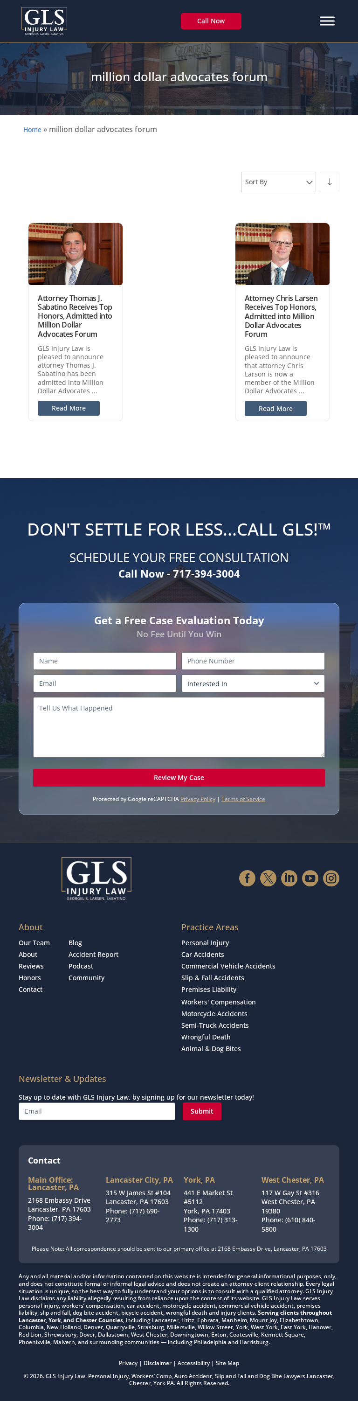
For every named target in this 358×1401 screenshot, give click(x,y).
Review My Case (179, 777)
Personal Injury (205, 942)
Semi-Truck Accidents (215, 1025)
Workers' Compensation (218, 1001)
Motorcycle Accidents (214, 1013)
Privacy (128, 1363)
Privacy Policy (197, 799)
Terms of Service (243, 799)
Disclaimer (158, 1363)
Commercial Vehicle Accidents (228, 966)
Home (32, 129)
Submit (202, 1111)
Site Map (227, 1363)
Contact (30, 989)
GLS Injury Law (65, 1376)
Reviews (31, 966)
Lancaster (320, 1376)
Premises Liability (208, 989)
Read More (69, 408)
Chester (140, 1383)
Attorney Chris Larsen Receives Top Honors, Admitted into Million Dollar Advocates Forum (281, 316)
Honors (30, 977)
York (159, 1383)
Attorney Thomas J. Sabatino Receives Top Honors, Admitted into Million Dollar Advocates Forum (75, 316)
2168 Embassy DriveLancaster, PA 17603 (59, 1205)
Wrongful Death (206, 1036)
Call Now (211, 20)
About (28, 954)
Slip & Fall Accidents (212, 977)
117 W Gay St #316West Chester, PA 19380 (290, 1201)
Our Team (34, 942)
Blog (75, 942)
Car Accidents (202, 954)
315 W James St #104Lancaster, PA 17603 (138, 1197)
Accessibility (194, 1363)
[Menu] (327, 20)
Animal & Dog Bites (211, 1048)
